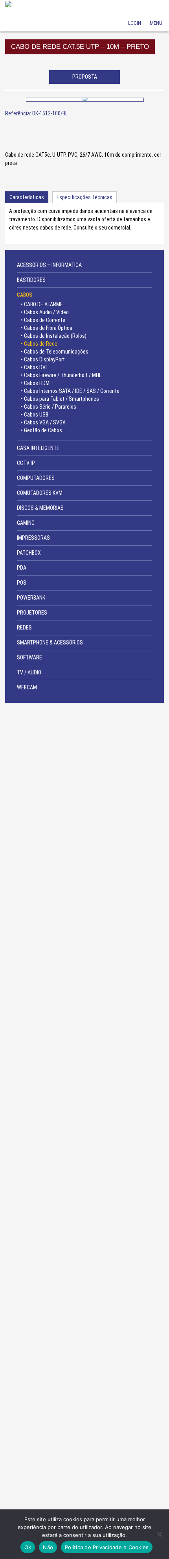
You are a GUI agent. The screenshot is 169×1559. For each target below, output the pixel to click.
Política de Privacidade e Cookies (107, 1547)
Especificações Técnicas (84, 197)
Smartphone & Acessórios (50, 642)
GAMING (26, 523)
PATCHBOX (29, 553)
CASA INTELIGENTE (38, 448)
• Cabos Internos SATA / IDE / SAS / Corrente (70, 391)
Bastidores (31, 280)
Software (29, 657)
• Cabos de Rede (39, 344)
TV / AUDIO (29, 672)
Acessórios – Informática (49, 265)
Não (48, 1547)
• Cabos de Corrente (43, 320)
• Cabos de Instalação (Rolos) (53, 336)
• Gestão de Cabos (41, 430)
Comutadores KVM (39, 493)
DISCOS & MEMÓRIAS (40, 508)
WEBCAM (27, 687)
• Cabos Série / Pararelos (48, 407)
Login (134, 12)
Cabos (24, 295)
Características (26, 197)
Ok (27, 1547)
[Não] (159, 1534)
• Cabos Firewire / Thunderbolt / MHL (61, 375)
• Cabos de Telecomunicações (54, 351)
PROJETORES (32, 612)
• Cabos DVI (34, 367)
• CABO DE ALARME (42, 304)
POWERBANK (31, 597)
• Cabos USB (34, 414)
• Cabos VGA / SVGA (43, 422)
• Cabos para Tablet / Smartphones (60, 399)
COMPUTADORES (36, 478)
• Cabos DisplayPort (43, 359)
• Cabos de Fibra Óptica (46, 328)
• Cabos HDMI (36, 383)
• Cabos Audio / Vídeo (45, 312)
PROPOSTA (84, 77)
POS (21, 583)
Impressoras (33, 538)
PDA (21, 568)
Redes (24, 627)
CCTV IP (26, 463)
